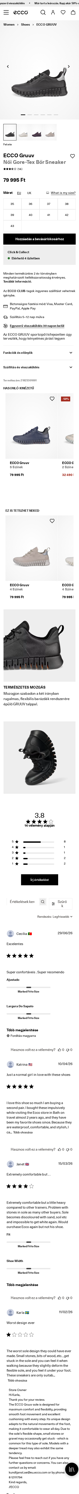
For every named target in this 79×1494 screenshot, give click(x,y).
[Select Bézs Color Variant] (23, 132)
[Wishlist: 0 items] (63, 12)
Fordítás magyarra (23, 1035)
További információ (17, 281)
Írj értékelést (40, 880)
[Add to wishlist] (72, 156)
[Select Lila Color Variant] (36, 132)
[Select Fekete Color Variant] (9, 132)
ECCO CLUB (16, 291)
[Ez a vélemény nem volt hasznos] (67, 1050)
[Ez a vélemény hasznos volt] (59, 1050)
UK (29, 193)
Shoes (25, 24)
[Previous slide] (7, 66)
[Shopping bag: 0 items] (73, 12)
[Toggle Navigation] (6, 12)
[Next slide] (68, 66)
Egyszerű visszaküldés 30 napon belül (37, 326)
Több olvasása (23, 1132)
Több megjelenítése (22, 1030)
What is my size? (63, 193)
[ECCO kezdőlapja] (21, 12)
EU (19, 193)
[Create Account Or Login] (53, 12)
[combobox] (54, 916)
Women (9, 24)
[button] (39, 255)
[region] (39, 842)
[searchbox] (23, 901)
